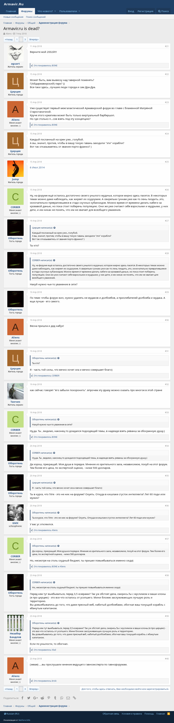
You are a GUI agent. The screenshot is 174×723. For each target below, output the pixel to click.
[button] (55, 11)
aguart (15, 63)
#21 (167, 46)
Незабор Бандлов (15, 635)
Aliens (15, 119)
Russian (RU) (12, 713)
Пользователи (68, 11)
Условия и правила (132, 713)
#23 (167, 102)
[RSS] (169, 714)
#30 (167, 320)
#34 (167, 445)
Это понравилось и (50, 566)
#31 (167, 351)
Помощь (149, 713)
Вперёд (33, 39)
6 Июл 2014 (37, 167)
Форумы (26, 11)
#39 (167, 616)
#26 (167, 189)
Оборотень (15, 238)
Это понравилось (45, 65)
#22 (167, 74)
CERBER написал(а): (42, 260)
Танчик (15, 401)
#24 (167, 133)
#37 (167, 538)
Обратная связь (111, 713)
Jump (15, 179)
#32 (167, 384)
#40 (167, 658)
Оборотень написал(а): (44, 358)
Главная (11, 11)
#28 (167, 253)
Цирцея (15, 91)
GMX (15, 523)
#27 (167, 220)
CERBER (15, 207)
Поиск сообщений (36, 16)
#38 (167, 575)
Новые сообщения (13, 16)
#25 (167, 161)
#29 (167, 292)
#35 (167, 475)
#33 (167, 412)
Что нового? (45, 11)
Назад (9, 39)
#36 (167, 505)
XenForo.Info (24, 720)
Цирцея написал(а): (42, 227)
